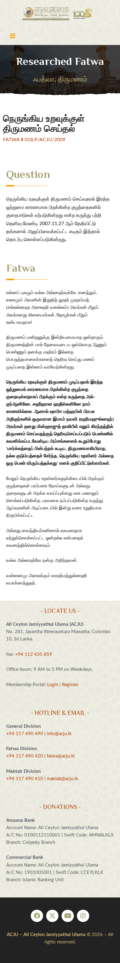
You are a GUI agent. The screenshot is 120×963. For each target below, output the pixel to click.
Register (70, 684)
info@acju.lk (59, 733)
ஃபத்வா (43, 79)
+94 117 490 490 (24, 733)
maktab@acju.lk (62, 778)
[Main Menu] (12, 35)
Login (52, 684)
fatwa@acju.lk (61, 756)
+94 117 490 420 (24, 756)
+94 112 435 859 (33, 654)
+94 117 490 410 (24, 778)
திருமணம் (72, 79)
